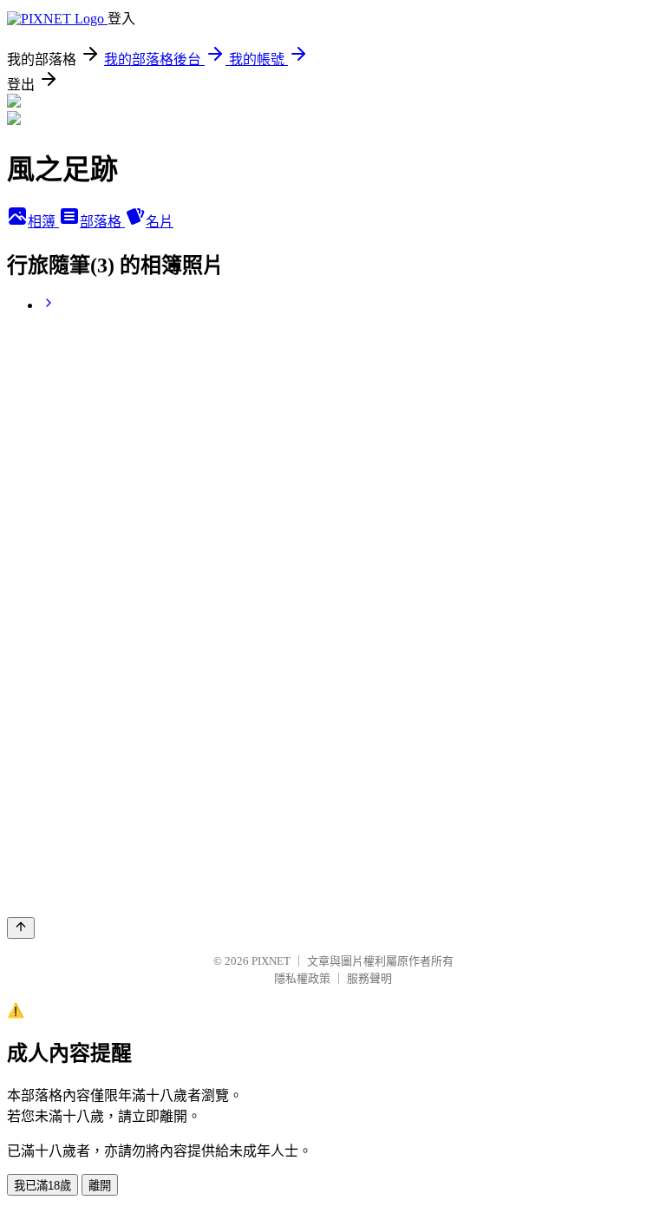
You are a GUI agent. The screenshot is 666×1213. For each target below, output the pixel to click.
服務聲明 (369, 978)
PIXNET (271, 960)
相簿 (43, 221)
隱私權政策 (302, 978)
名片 (159, 221)
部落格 (102, 221)
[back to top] (21, 928)
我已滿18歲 (42, 1185)
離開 (99, 1185)
